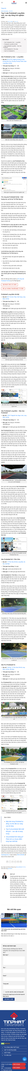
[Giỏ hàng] (26, 2)
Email (5, 975)
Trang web (6, 983)
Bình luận (6, 955)
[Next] (26, 925)
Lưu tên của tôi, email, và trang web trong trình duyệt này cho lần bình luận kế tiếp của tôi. (14, 994)
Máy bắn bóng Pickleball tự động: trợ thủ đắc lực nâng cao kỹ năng (14, 824)
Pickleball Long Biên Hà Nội (10, 44)
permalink (10, 868)
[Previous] (1, 925)
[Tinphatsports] (14, 2)
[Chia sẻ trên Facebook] (10, 862)
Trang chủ (3, 8)
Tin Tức (11, 11)
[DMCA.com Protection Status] (5, 1043)
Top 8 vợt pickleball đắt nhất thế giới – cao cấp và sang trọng (15, 831)
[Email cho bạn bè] (15, 862)
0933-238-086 (20, 854)
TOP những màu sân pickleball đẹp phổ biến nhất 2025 (13, 929)
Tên (4, 967)
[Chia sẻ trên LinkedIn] (20, 862)
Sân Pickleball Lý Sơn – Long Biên (12, 42)
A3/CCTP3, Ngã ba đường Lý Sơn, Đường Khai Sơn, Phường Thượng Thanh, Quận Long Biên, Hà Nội (15, 61)
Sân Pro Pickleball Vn (9, 51)
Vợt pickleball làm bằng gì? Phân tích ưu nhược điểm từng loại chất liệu (14, 839)
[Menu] (2, 2)
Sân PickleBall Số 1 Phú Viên (11, 49)
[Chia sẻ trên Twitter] (12, 862)
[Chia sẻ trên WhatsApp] (7, 862)
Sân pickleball (5, 11)
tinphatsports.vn (5, 854)
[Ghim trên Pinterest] (18, 862)
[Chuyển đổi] (2, 1047)
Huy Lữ (16, 21)
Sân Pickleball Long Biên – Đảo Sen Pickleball (12, 46)
